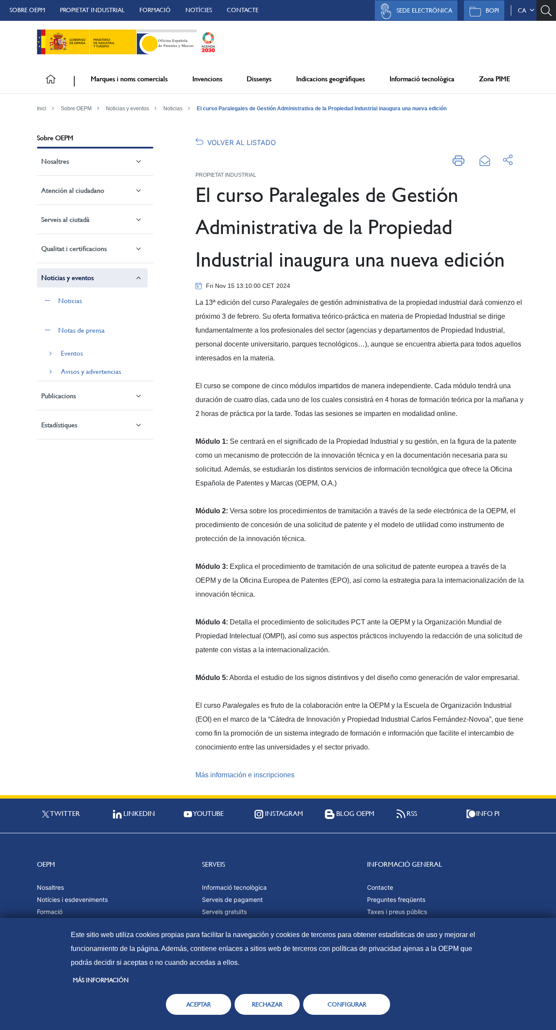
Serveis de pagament (232, 899)
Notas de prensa (81, 330)
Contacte (242, 10)
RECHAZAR (267, 1004)
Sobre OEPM (27, 10)
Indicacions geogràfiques (330, 79)
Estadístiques (59, 425)
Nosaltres (55, 161)
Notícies (198, 10)
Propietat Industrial (92, 10)
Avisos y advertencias (91, 371)
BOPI (492, 10)
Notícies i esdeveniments (72, 899)
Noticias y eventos (127, 109)
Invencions (207, 79)
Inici (41, 109)
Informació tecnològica (422, 79)
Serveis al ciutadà (65, 219)
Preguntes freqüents (396, 899)
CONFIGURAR (347, 1004)
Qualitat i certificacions (74, 248)
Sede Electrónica (424, 10)
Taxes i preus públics (397, 911)
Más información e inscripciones (245, 775)
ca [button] (524, 10)
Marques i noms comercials (129, 79)
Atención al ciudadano (72, 190)
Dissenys (259, 79)
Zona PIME (494, 79)
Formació (155, 10)
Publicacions (58, 396)
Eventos (72, 353)
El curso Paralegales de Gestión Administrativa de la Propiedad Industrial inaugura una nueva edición (322, 109)
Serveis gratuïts (224, 911)
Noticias (172, 109)
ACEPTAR (198, 1004)
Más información (101, 980)
